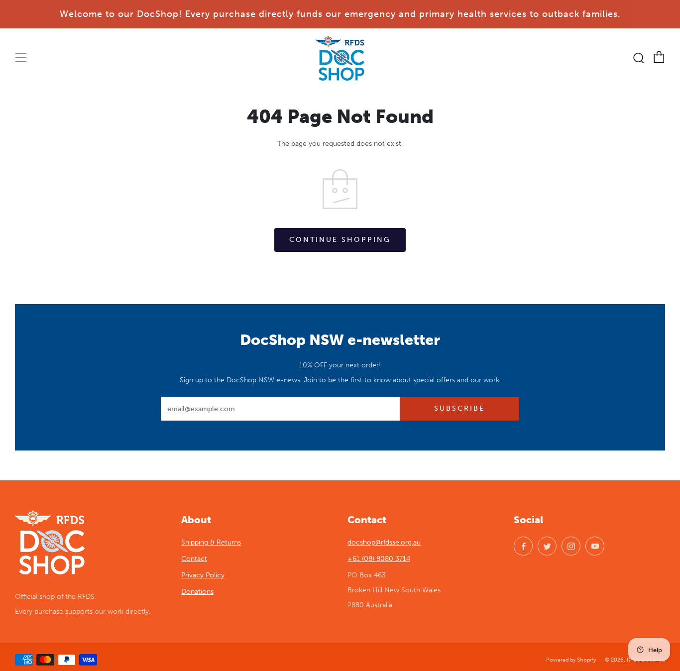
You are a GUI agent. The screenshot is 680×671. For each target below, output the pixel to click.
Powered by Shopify (571, 659)
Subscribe (459, 408)
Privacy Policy (203, 575)
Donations (197, 591)
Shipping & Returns (211, 542)
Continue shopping (340, 239)
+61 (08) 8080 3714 (378, 559)
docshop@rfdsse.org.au (384, 542)
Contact (194, 559)
